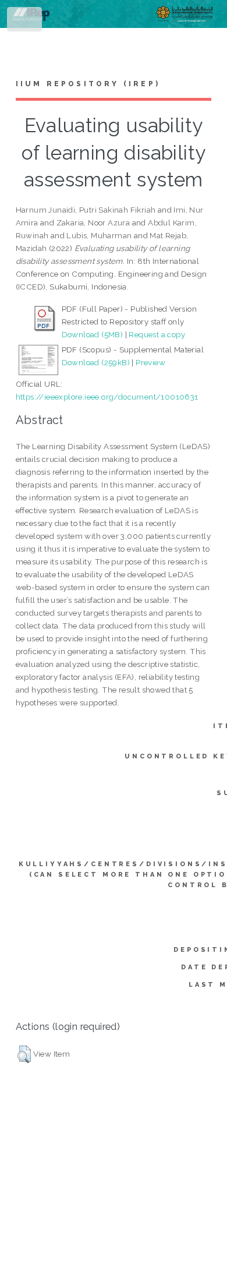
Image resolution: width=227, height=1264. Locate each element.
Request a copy (157, 334)
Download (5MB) (92, 334)
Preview (150, 362)
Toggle (25, 22)
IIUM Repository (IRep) (88, 84)
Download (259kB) (96, 362)
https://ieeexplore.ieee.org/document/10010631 (107, 396)
